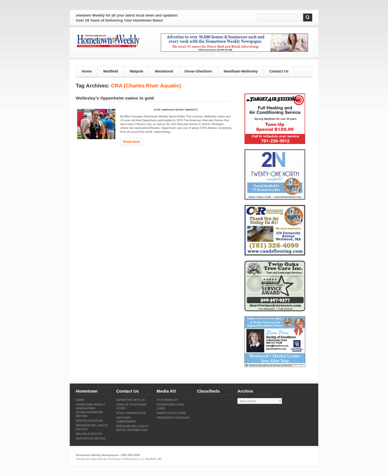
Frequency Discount (173, 417)
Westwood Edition (90, 438)
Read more (131, 141)
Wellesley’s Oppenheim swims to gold (115, 98)
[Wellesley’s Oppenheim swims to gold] (96, 124)
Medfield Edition (89, 420)
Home (87, 71)
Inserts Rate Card (171, 413)
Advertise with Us (130, 399)
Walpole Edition (89, 433)
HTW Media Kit (167, 399)
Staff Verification (131, 413)
